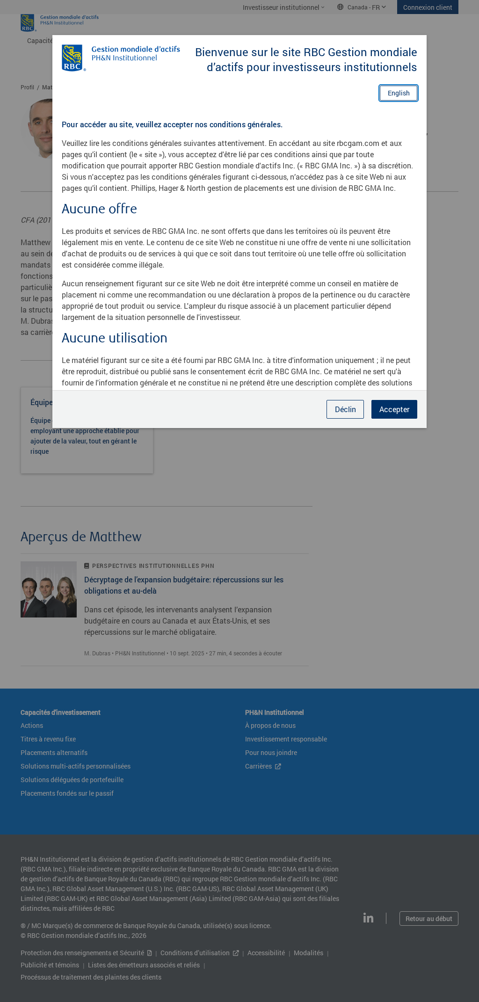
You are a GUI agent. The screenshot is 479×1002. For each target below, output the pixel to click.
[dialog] (239, 501)
